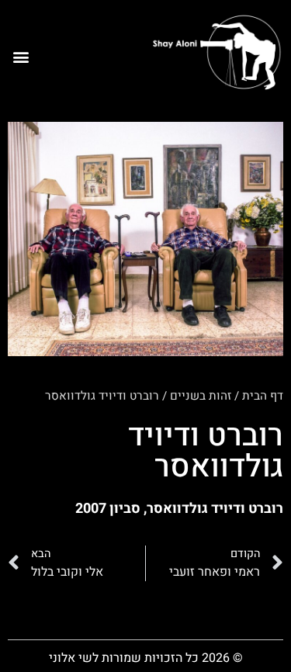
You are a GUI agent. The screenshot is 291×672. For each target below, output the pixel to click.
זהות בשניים (200, 395)
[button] (20, 57)
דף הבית (262, 395)
